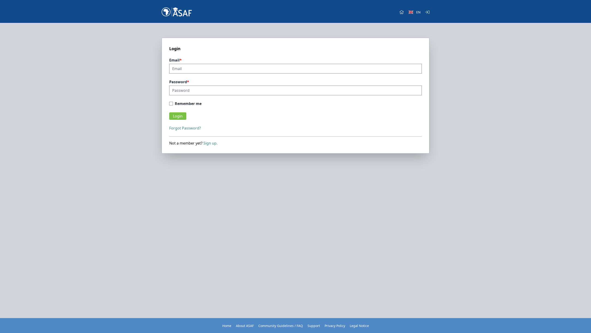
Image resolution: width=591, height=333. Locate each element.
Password (178, 81)
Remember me (188, 103)
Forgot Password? (185, 128)
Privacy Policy (335, 326)
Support (314, 326)
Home (226, 326)
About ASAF (245, 326)
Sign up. (210, 143)
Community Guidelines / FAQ (280, 326)
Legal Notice (359, 326)
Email (174, 60)
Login (178, 116)
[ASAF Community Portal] (177, 12)
